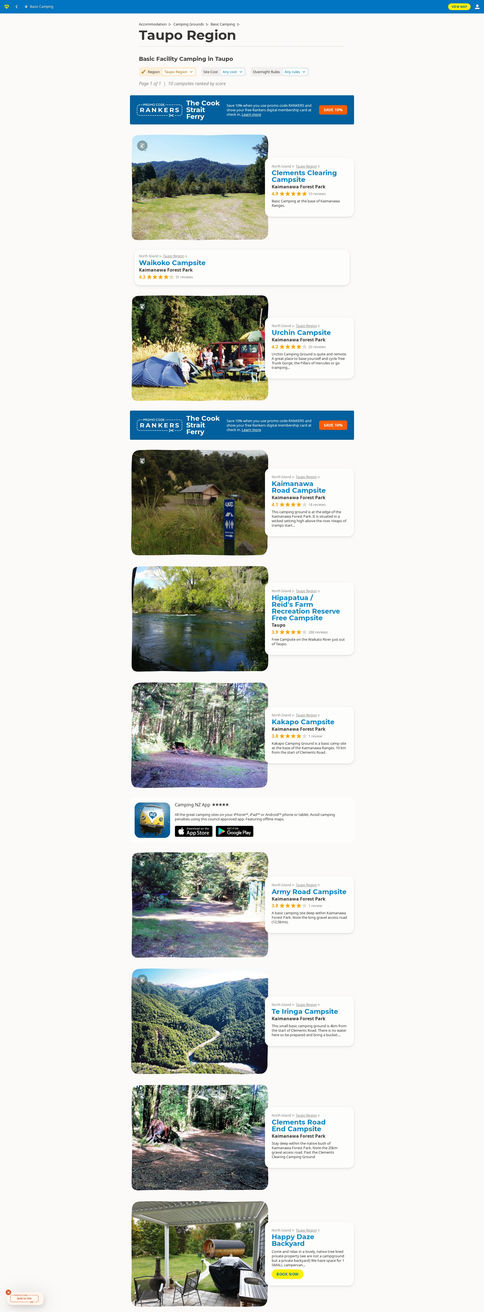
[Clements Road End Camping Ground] (199, 1137)
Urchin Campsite (301, 332)
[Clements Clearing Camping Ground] (199, 187)
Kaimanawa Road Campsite (299, 487)
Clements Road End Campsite (299, 1125)
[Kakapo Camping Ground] (199, 735)
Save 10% (333, 109)
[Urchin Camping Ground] (199, 348)
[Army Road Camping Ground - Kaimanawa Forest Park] (199, 905)
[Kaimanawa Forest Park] (199, 1021)
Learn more (251, 114)
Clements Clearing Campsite (304, 176)
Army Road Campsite (309, 892)
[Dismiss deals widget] (8, 1292)
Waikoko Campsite (172, 263)
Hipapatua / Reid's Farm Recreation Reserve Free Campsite (306, 608)
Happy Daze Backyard (293, 1240)
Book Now (287, 1274)
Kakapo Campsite (303, 722)
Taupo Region (306, 166)
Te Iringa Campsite (305, 1011)
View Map (459, 7)
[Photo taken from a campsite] (199, 618)
